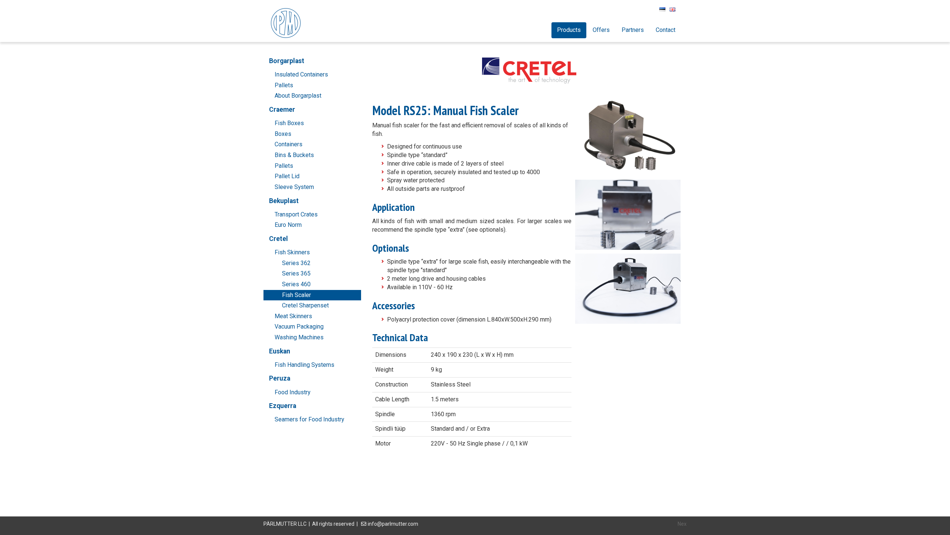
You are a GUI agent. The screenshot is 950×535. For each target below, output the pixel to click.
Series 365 (296, 273)
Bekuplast (284, 201)
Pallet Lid (287, 176)
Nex (682, 524)
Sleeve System (294, 186)
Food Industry (292, 392)
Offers (601, 29)
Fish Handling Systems (304, 364)
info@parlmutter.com (393, 524)
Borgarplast (286, 61)
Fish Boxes (289, 123)
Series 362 (296, 263)
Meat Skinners (293, 316)
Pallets (284, 85)
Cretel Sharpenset (305, 305)
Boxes (283, 133)
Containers (288, 144)
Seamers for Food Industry (309, 419)
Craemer (282, 109)
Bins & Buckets (294, 155)
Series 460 (296, 284)
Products (569, 29)
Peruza (279, 378)
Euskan (279, 351)
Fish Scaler (296, 295)
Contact (665, 29)
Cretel (278, 238)
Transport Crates (296, 214)
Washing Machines (299, 337)
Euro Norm (288, 224)
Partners (633, 29)
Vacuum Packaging (299, 326)
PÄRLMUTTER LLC (285, 524)
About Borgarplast (298, 95)
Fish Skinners (292, 252)
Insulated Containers (301, 74)
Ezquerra (282, 406)
